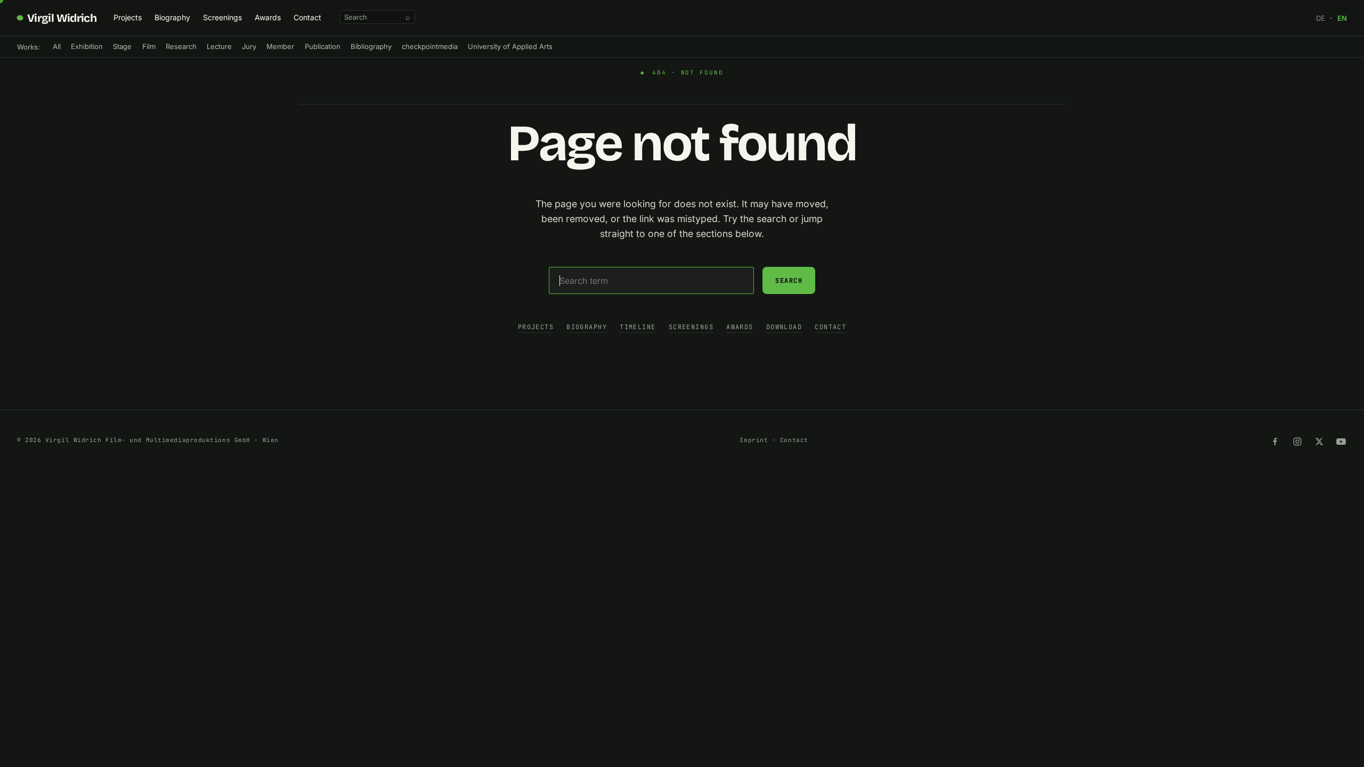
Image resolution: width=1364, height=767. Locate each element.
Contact (307, 17)
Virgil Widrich (61, 18)
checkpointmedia (430, 46)
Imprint (754, 440)
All (57, 46)
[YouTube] (1341, 441)
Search (788, 280)
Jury (249, 46)
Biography (172, 17)
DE (1320, 18)
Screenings (222, 17)
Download (784, 327)
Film (149, 46)
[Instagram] (1297, 441)
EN (1342, 18)
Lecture (219, 46)
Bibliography (371, 46)
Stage (122, 46)
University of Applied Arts (510, 46)
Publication (322, 46)
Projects (127, 17)
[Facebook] (1275, 441)
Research (181, 46)
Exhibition (87, 46)
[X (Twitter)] (1319, 441)
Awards (268, 17)
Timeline (638, 327)
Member (280, 46)
